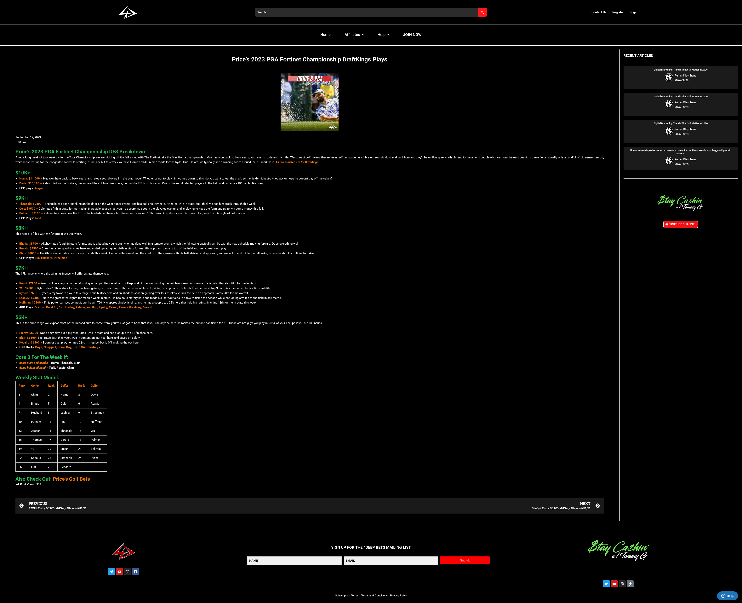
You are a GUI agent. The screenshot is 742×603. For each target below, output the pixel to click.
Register (618, 12)
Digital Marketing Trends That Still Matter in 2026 (681, 69)
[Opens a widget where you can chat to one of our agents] (727, 596)
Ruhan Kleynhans (685, 75)
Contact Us (599, 12)
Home (325, 34)
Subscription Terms (346, 595)
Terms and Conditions (374, 595)
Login (633, 12)
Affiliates (352, 34)
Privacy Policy (398, 595)
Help (381, 34)
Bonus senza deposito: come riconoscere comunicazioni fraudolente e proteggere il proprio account (680, 152)
